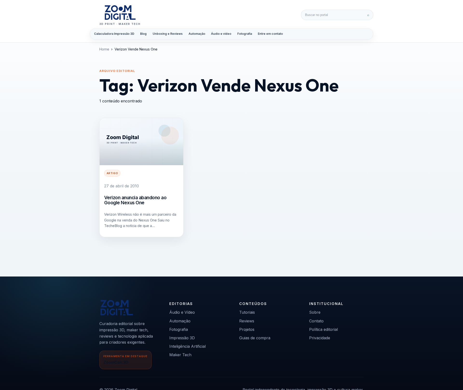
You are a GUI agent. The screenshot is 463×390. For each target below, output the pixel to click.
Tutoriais (247, 312)
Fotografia (244, 33)
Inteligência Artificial (187, 346)
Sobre (314, 312)
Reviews (246, 321)
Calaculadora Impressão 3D (114, 33)
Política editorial (323, 329)
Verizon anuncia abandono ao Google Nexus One (135, 200)
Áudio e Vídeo (182, 312)
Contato (316, 321)
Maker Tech (180, 354)
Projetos (246, 329)
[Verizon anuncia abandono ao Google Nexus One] (141, 141)
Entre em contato (270, 33)
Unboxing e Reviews (168, 33)
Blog (143, 33)
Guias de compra (254, 337)
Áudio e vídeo (221, 33)
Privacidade (319, 337)
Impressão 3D (182, 337)
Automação (197, 33)
